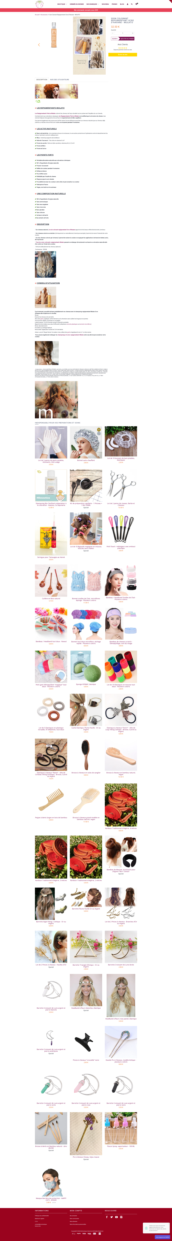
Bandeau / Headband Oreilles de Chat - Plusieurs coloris (121, 598)
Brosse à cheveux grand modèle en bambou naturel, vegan (86, 818)
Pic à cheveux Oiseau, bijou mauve (86, 1157)
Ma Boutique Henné (86, 1231)
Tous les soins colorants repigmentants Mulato (50, 242)
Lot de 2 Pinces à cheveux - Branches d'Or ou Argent (121, 923)
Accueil (37, 14)
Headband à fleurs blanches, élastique (86, 1008)
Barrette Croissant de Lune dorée (121, 965)
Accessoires (44, 14)
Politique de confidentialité (42, 1215)
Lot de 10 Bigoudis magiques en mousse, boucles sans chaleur (86, 547)
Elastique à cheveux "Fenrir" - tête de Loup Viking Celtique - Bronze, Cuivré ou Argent (120, 729)
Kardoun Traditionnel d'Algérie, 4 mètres (121, 828)
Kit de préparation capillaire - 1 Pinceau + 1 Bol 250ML (86, 504)
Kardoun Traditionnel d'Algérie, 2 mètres (86, 880)
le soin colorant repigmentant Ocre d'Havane (62, 229)
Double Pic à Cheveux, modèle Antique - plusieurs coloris (121, 1061)
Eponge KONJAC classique (86, 684)
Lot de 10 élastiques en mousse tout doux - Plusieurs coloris (121, 686)
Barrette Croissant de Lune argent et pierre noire (121, 1104)
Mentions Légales (39, 1218)
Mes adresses (73, 1221)
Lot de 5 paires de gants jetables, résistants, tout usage (51, 461)
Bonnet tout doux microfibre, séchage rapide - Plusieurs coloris (86, 642)
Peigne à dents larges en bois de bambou (51, 817)
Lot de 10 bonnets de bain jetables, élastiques (121, 459)
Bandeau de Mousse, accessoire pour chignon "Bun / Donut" (121, 870)
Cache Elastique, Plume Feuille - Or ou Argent (86, 729)
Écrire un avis (122, 54)
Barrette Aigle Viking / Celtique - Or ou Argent (51, 923)
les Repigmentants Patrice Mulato (69, 116)
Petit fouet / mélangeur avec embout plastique (121, 547)
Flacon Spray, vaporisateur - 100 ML (121, 1146)
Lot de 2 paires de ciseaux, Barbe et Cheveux (121, 504)
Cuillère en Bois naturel (51, 598)
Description (41, 79)
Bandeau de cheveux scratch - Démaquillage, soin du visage (121, 642)
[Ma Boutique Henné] (39, 4)
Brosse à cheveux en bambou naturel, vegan (121, 774)
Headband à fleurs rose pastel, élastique (121, 1019)
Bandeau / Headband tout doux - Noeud (51, 641)
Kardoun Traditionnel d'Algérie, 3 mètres (51, 880)
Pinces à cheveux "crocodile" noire (86, 1060)
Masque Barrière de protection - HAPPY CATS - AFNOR (51, 1199)
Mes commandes (74, 1218)
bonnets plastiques (72, 324)
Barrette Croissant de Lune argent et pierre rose (86, 1104)
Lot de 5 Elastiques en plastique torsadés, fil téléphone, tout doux (51, 729)
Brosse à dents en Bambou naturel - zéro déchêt (51, 1147)
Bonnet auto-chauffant (86, 460)
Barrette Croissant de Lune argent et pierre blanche (51, 1009)
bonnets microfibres (85, 324)
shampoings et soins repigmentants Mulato (71, 335)
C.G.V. (36, 1221)
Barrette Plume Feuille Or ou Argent (86, 909)
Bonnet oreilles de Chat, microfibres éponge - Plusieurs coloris (86, 599)
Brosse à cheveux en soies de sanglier (86, 773)
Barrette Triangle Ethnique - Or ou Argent (86, 966)
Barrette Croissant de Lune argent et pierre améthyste (51, 1050)
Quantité (113, 30)
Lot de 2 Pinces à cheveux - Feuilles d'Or (51, 965)
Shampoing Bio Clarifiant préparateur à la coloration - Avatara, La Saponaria (51, 504)
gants (42, 318)
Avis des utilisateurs (59, 79)
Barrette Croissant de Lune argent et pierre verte (51, 1104)
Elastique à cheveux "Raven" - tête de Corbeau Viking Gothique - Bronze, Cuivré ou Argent (51, 774)
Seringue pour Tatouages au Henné (51, 557)
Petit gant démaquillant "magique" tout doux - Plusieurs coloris (51, 686)
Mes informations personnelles (78, 1224)
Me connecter (73, 1215)
